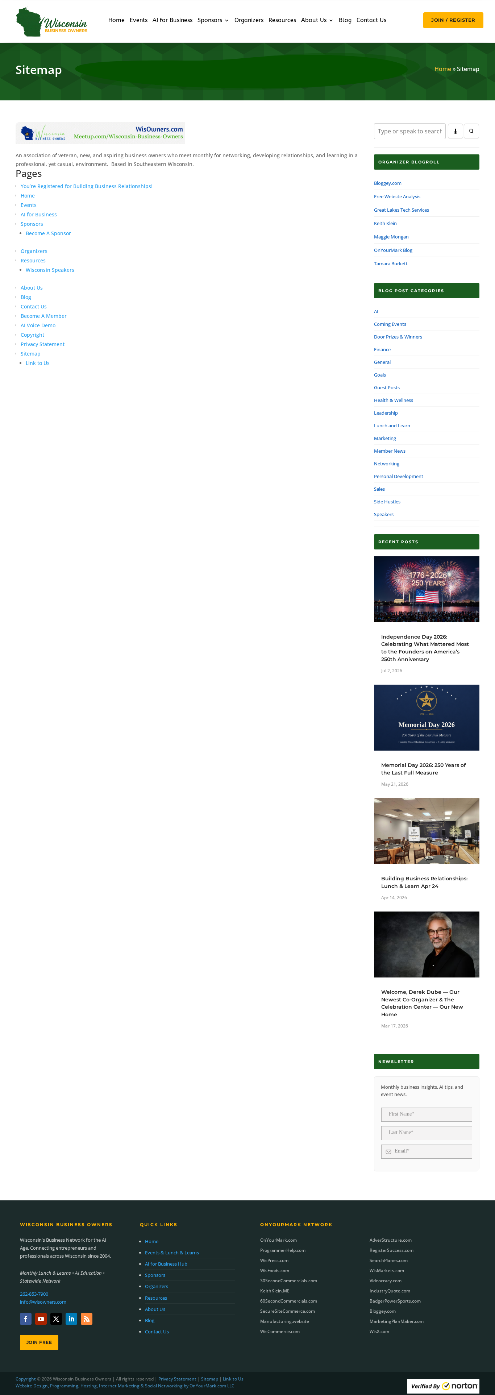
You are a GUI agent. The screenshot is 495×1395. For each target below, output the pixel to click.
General (382, 362)
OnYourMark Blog (393, 250)
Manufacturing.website (284, 1321)
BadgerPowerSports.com (395, 1301)
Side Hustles (387, 501)
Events (138, 21)
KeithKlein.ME (275, 1291)
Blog (345, 21)
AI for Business (172, 21)
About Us (313, 21)
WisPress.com (274, 1260)
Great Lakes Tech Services (401, 210)
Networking (386, 463)
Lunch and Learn (392, 425)
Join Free (39, 1342)
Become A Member (44, 315)
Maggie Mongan (391, 236)
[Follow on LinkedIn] (71, 1319)
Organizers (248, 21)
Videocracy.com (386, 1281)
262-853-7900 (34, 1294)
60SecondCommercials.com (288, 1301)
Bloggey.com (388, 183)
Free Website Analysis (397, 196)
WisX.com (379, 1331)
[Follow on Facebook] (26, 1319)
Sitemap (31, 353)
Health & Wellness (393, 400)
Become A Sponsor (48, 233)
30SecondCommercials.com (288, 1281)
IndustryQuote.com (390, 1291)
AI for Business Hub (166, 1264)
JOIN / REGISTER (453, 20)
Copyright (32, 334)
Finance (382, 349)
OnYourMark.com (278, 1240)
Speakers (384, 514)
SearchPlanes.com (389, 1260)
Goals (380, 374)
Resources (282, 21)
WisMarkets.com (387, 1270)
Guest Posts (387, 387)
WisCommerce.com (280, 1331)
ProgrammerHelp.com (282, 1250)
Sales (379, 489)
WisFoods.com (274, 1270)
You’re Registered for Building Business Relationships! (87, 186)
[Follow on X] (56, 1319)
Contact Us (371, 21)
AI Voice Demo (38, 325)
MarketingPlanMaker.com (397, 1321)
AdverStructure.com (391, 1240)
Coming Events (390, 324)
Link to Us (38, 363)
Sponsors (209, 21)
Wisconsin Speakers (50, 269)
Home (116, 21)
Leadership (386, 413)
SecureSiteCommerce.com (287, 1311)
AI (376, 311)
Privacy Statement (43, 344)
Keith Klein (385, 223)
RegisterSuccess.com (391, 1250)
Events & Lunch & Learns (172, 1252)
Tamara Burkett (391, 263)
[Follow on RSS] (86, 1319)
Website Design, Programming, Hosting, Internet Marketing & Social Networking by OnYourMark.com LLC (125, 1386)
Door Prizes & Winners (398, 336)
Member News (389, 451)
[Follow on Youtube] (41, 1319)
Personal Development (398, 476)
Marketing (385, 438)
